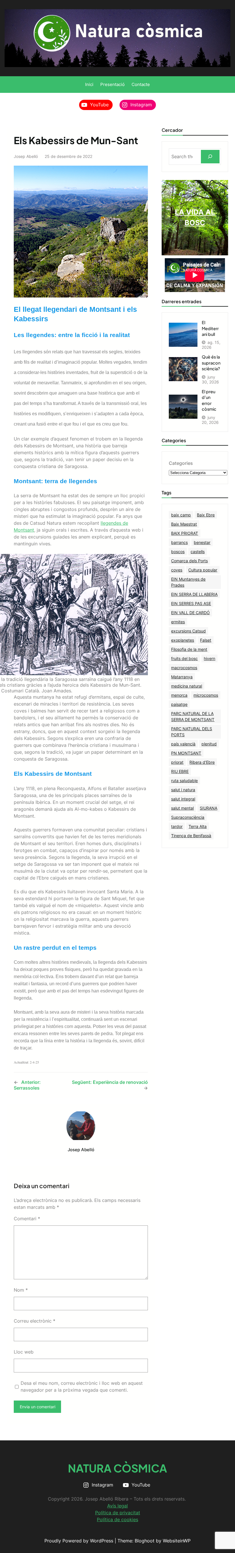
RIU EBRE (180, 771)
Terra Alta (198, 826)
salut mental (182, 808)
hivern (209, 658)
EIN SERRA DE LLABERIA (194, 594)
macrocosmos (184, 667)
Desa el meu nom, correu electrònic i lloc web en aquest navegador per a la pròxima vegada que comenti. (82, 1386)
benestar (202, 542)
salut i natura (183, 789)
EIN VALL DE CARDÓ (190, 612)
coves (176, 569)
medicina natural (186, 686)
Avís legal (117, 1506)
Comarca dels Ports (189, 560)
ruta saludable (184, 780)
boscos (178, 551)
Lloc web (24, 1352)
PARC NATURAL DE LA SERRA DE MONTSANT (192, 716)
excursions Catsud (188, 630)
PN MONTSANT (186, 753)
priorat (177, 762)
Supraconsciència (187, 817)
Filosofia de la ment (189, 649)
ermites (178, 621)
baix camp (181, 514)
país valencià (183, 743)
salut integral (183, 798)
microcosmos (205, 695)
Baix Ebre (206, 514)
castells (198, 551)
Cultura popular (202, 569)
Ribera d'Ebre (202, 762)
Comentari (27, 1218)
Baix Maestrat (184, 524)
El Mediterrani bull (210, 328)
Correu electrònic (34, 1321)
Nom (21, 1290)
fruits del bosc (184, 658)
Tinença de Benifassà (191, 835)
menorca (179, 695)
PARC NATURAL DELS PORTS (191, 731)
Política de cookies (117, 1519)
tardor (177, 826)
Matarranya (182, 676)
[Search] (210, 156)
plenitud (209, 743)
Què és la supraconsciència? (211, 362)
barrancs (179, 542)
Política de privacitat (117, 1512)
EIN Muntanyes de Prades (188, 582)
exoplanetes (182, 640)
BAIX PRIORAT (184, 533)
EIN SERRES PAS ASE (191, 603)
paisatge (179, 704)
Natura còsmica (117, 1468)
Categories (181, 463)
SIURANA (208, 808)
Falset (205, 640)
